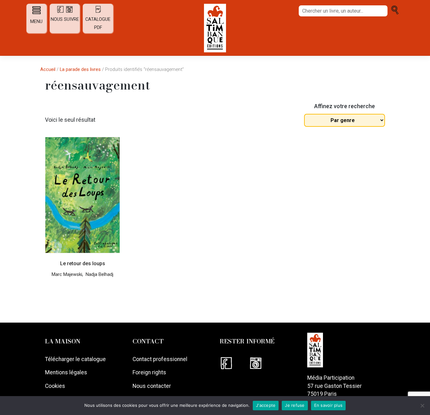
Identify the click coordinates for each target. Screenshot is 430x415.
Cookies (55, 386)
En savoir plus (328, 405)
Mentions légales (66, 372)
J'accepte (265, 405)
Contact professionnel (160, 359)
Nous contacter (152, 386)
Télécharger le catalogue (75, 359)
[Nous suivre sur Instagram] (263, 362)
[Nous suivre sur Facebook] (234, 362)
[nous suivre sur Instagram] (69, 12)
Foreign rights (149, 372)
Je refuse (294, 405)
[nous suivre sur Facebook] (61, 12)
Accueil (47, 69)
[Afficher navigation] (36, 10)
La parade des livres (80, 69)
